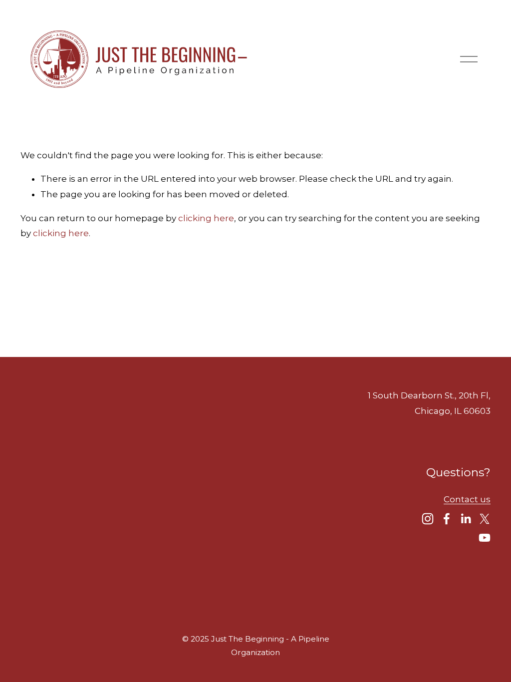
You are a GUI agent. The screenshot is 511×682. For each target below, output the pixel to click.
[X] (485, 519)
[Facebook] (447, 519)
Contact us (467, 499)
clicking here (206, 218)
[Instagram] (428, 519)
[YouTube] (485, 538)
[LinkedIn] (466, 519)
